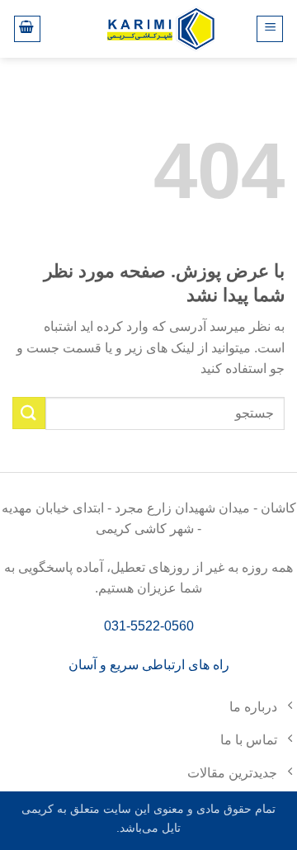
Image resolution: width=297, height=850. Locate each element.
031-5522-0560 (149, 626)
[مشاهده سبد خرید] (27, 29)
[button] (270, 29)
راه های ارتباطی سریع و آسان (148, 665)
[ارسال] (28, 413)
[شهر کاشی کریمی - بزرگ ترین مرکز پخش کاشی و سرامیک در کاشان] (160, 28)
